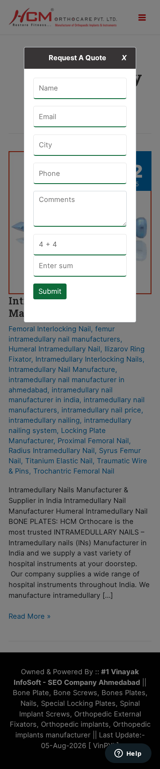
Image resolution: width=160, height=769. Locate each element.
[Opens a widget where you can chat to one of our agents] (128, 754)
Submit (49, 291)
